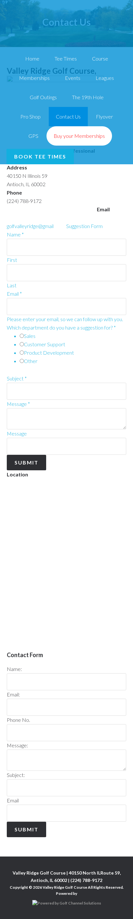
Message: (17, 745)
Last (11, 285)
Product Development (49, 352)
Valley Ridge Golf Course (66, 22)
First (12, 260)
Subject (17, 378)
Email (14, 294)
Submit (26, 462)
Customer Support (44, 344)
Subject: (16, 775)
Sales (30, 336)
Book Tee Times (40, 156)
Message (18, 404)
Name (15, 234)
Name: (14, 669)
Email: (13, 694)
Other (30, 361)
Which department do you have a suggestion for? (61, 327)
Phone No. (18, 720)
